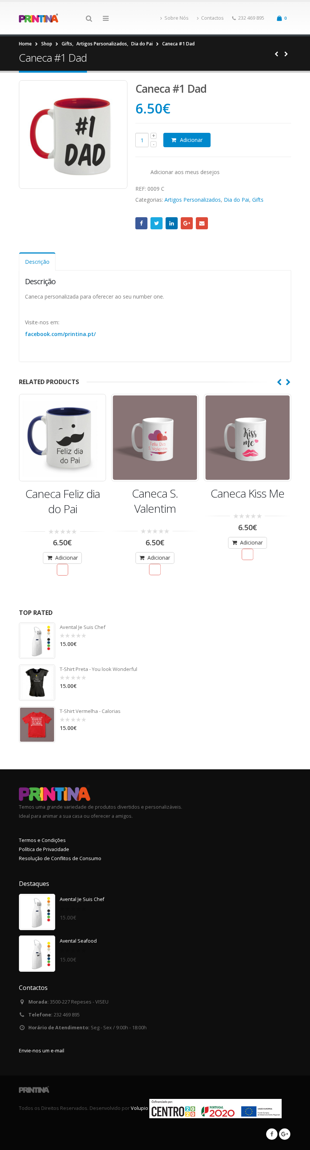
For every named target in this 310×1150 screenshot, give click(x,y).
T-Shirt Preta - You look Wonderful (98, 669)
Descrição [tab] (37, 261)
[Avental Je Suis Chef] (37, 640)
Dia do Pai (236, 199)
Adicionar (191, 139)
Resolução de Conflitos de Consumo (60, 858)
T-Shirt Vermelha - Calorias (90, 711)
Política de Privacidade (44, 849)
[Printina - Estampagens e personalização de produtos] (39, 18)
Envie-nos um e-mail (41, 1050)
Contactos (212, 18)
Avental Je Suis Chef (82, 627)
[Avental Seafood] (37, 953)
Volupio (139, 1108)
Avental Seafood (78, 941)
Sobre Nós (176, 18)
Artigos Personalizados (192, 199)
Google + (187, 223)
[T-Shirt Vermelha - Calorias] (37, 724)
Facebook (141, 223)
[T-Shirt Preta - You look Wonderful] (37, 682)
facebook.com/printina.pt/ (60, 334)
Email (202, 223)
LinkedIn (172, 223)
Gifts (258, 199)
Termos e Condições (42, 840)
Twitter (156, 223)
